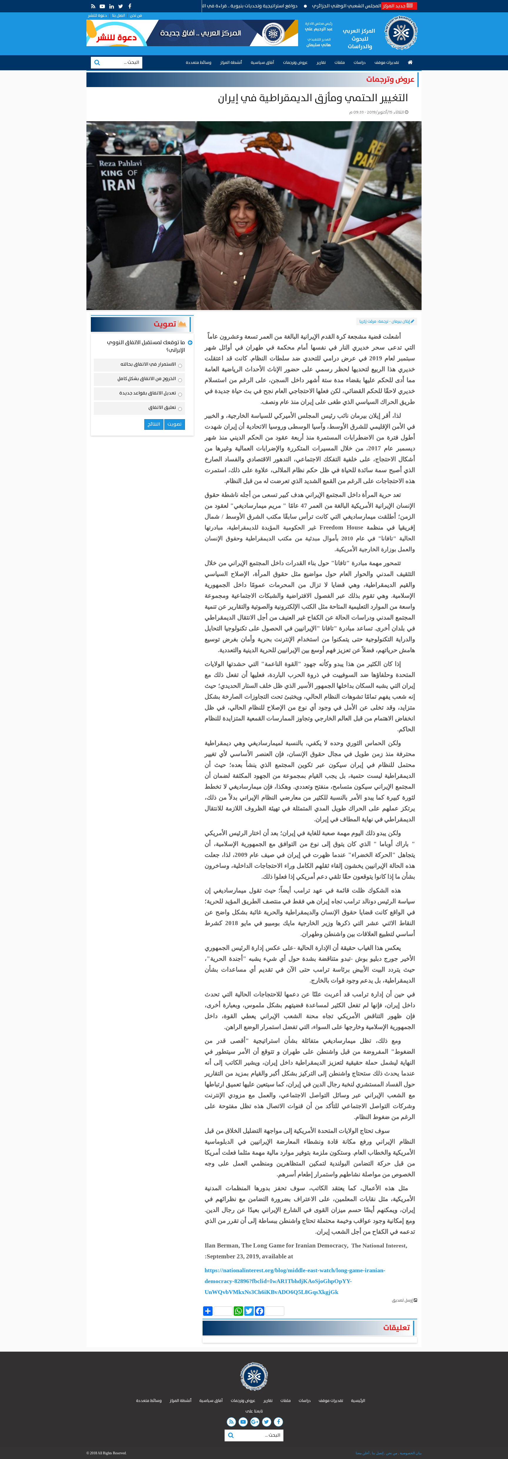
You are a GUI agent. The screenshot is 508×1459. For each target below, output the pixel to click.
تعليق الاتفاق (162, 408)
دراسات (360, 62)
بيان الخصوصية (410, 1453)
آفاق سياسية (262, 62)
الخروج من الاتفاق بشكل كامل (147, 379)
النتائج (154, 424)
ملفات (340, 62)
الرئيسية (358, 1401)
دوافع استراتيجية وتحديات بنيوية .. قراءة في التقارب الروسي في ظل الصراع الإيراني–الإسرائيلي (246, 6)
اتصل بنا (118, 15)
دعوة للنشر (97, 15)
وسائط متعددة (198, 62)
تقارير (321, 62)
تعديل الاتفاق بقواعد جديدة (147, 394)
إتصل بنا (377, 1453)
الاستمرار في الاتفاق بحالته (148, 365)
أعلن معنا (362, 1453)
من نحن (136, 15)
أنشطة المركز (231, 62)
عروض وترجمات (295, 62)
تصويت (166, 324)
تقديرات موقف (387, 62)
